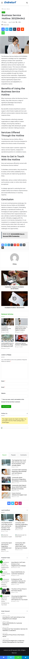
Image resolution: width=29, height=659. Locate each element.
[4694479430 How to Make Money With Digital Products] (21, 321)
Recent (4, 455)
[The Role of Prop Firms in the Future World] (5, 591)
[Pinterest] (15, 245)
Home (4, 9)
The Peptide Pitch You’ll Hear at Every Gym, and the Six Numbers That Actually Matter (7, 526)
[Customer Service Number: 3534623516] (21, 338)
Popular (13, 455)
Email (3, 387)
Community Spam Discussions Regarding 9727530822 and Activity (19, 479)
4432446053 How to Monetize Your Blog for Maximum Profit (7, 345)
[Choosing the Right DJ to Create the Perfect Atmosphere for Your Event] (5, 600)
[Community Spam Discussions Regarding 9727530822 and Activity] (6, 480)
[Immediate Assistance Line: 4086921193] (7, 321)
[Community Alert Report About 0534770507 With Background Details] (6, 488)
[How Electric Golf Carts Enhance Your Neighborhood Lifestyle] (5, 566)
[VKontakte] (21, 245)
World (8, 9)
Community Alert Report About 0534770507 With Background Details (19, 487)
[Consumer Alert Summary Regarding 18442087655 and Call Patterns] (6, 472)
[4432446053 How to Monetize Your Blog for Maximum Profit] (7, 338)
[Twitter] (6, 245)
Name (3, 381)
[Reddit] (18, 245)
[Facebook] (2, 245)
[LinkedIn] (9, 245)
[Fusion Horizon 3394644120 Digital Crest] (6, 495)
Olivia (5, 22)
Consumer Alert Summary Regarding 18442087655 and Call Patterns (19, 471)
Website (3, 393)
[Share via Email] (24, 245)
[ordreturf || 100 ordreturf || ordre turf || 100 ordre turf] (10, 2)
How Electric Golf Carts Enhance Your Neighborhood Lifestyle (18, 564)
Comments (23, 455)
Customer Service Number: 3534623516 (21, 344)
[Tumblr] (12, 245)
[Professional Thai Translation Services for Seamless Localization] (5, 582)
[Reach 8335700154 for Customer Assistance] (5, 574)
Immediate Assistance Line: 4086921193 (6, 328)
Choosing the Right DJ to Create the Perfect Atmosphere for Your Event (19, 597)
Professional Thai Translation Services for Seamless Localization (18, 581)
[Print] (2, 247)
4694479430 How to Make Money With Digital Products (21, 328)
